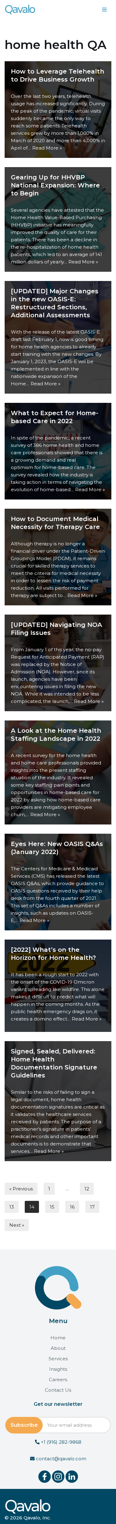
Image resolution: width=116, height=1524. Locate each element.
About (58, 1348)
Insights (58, 1369)
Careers (58, 1379)
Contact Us (58, 1390)
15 (52, 1207)
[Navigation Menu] (104, 9)
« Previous (21, 1189)
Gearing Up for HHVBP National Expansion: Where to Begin (55, 185)
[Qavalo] (20, 9)
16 (72, 1207)
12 (86, 1189)
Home (58, 1338)
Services (58, 1359)
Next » (16, 1225)
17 (92, 1207)
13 (11, 1207)
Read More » (47, 148)
